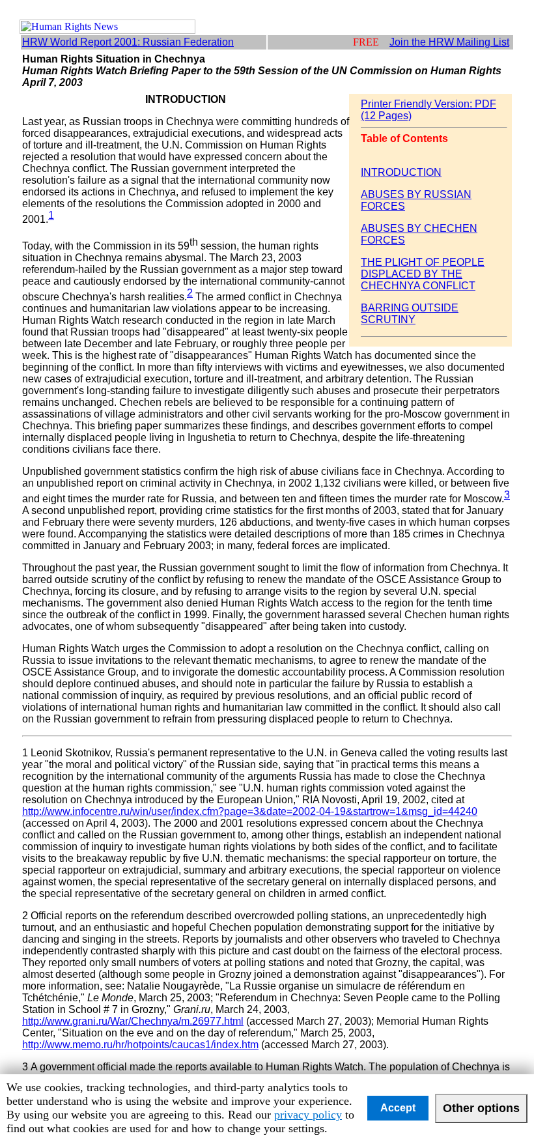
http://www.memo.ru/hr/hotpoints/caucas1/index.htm (140, 1044)
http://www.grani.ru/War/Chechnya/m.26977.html (133, 1021)
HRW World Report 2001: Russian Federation (128, 42)
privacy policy (308, 1114)
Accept (397, 1107)
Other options (481, 1108)
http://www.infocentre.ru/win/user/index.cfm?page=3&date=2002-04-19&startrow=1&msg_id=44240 (249, 811)
